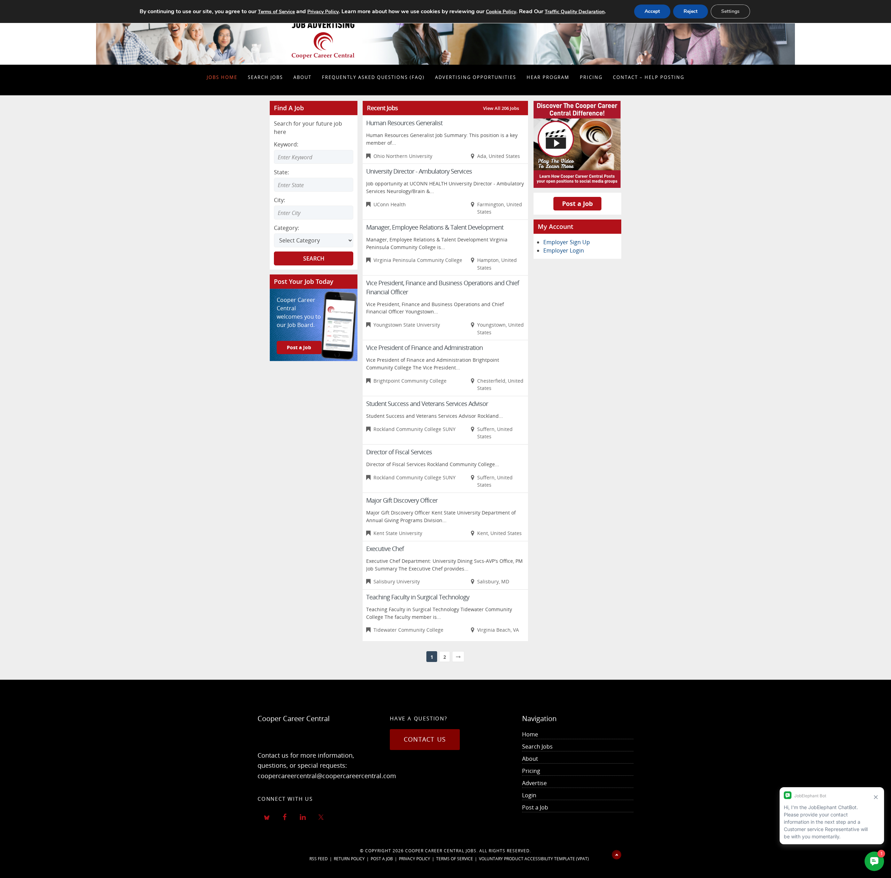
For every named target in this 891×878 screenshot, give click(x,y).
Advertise (534, 783)
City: (279, 200)
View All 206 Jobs (501, 108)
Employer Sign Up (566, 242)
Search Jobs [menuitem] (537, 746)
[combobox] (313, 185)
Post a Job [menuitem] (535, 807)
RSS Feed (318, 859)
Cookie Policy (501, 11)
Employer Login (563, 250)
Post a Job (299, 347)
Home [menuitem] (530, 734)
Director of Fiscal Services (399, 452)
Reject (690, 11)
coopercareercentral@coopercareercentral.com (327, 776)
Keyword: (286, 144)
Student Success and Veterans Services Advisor (427, 403)
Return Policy (349, 859)
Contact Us (425, 739)
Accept (652, 11)
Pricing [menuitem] (531, 771)
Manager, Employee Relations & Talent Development (434, 227)
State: (281, 172)
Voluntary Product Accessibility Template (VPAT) (534, 859)
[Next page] (458, 656)
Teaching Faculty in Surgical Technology (417, 597)
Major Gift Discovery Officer (401, 500)
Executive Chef (385, 548)
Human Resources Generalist (404, 123)
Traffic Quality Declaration (575, 11)
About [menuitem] (530, 759)
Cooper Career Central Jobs (440, 851)
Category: (286, 228)
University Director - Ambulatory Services (419, 171)
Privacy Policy (414, 859)
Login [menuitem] (529, 795)
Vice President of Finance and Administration (424, 347)
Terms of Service (454, 859)
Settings (730, 11)
